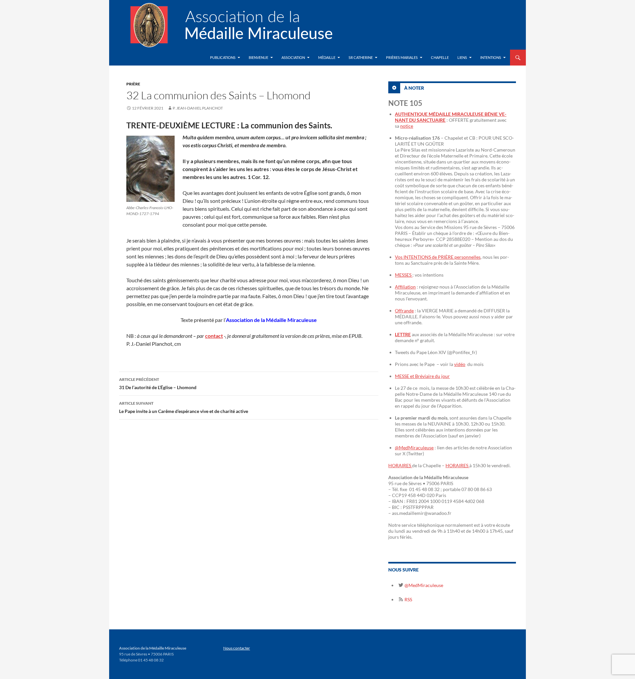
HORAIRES (400, 465)
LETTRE (403, 334)
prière (133, 83)
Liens (462, 57)
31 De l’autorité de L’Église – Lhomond (157, 383)
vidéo (459, 364)
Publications (222, 57)
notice (406, 126)
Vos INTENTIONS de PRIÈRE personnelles (438, 257)
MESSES (403, 275)
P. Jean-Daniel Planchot (198, 108)
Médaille (326, 57)
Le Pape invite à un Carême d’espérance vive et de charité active (183, 407)
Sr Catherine (361, 57)
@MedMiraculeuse (414, 447)
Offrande (404, 310)
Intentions (490, 57)
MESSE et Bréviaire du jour (422, 376)
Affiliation (405, 287)
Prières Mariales (402, 57)
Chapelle (440, 57)
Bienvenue (258, 57)
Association (293, 57)
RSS (407, 599)
